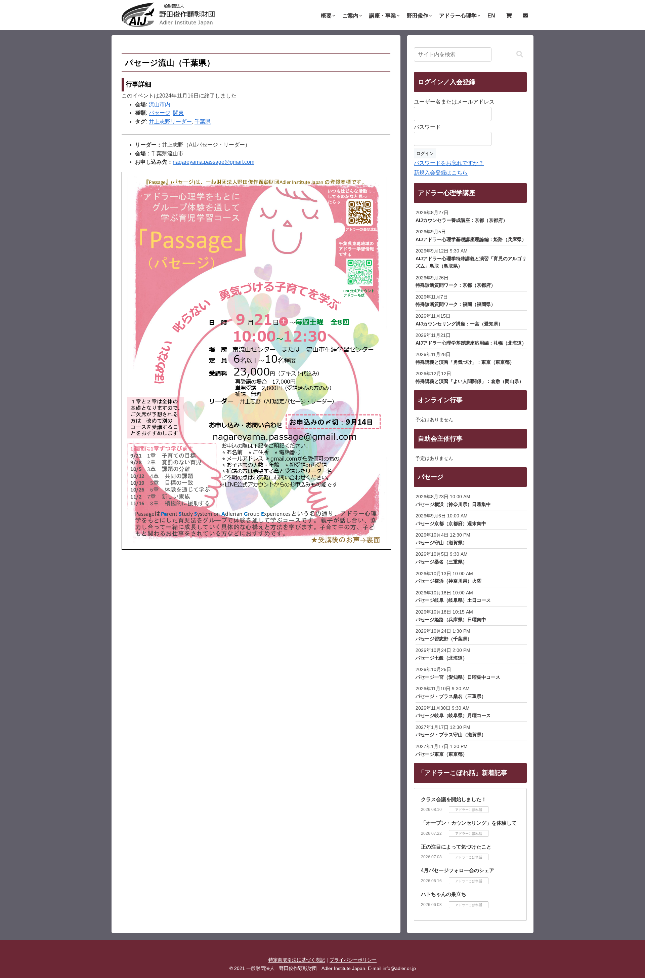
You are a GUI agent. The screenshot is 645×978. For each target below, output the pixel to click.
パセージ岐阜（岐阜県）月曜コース (453, 715)
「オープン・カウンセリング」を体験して (469, 823)
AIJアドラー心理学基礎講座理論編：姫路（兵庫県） (471, 239)
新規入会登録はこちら (441, 172)
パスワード (427, 127)
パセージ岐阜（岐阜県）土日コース (453, 600)
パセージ (159, 113)
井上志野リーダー (170, 121)
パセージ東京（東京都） (441, 754)
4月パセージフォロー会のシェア (457, 870)
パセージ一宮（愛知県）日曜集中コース (458, 677)
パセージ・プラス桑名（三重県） (451, 696)
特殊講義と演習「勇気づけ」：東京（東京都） (465, 362)
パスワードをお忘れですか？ (449, 163)
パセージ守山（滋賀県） (441, 542)
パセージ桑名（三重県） (441, 561)
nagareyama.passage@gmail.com (213, 162)
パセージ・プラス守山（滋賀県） (451, 734)
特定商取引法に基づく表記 (296, 960)
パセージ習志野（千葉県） (444, 638)
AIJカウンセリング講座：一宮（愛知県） (459, 323)
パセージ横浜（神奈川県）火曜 (448, 581)
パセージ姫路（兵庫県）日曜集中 (451, 619)
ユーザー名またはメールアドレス (454, 102)
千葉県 (203, 121)
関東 (178, 113)
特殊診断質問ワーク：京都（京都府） (456, 285)
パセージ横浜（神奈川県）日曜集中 (453, 504)
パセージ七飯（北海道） (441, 658)
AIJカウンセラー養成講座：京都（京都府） (462, 220)
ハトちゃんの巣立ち (443, 894)
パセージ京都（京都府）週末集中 (451, 523)
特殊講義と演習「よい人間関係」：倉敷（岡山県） (470, 381)
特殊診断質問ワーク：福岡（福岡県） (456, 304)
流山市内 (159, 104)
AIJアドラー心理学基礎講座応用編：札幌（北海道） (471, 343)
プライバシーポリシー (353, 960)
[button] (520, 54)
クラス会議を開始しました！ (453, 799)
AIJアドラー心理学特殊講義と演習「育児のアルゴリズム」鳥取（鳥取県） (471, 262)
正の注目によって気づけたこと (456, 847)
